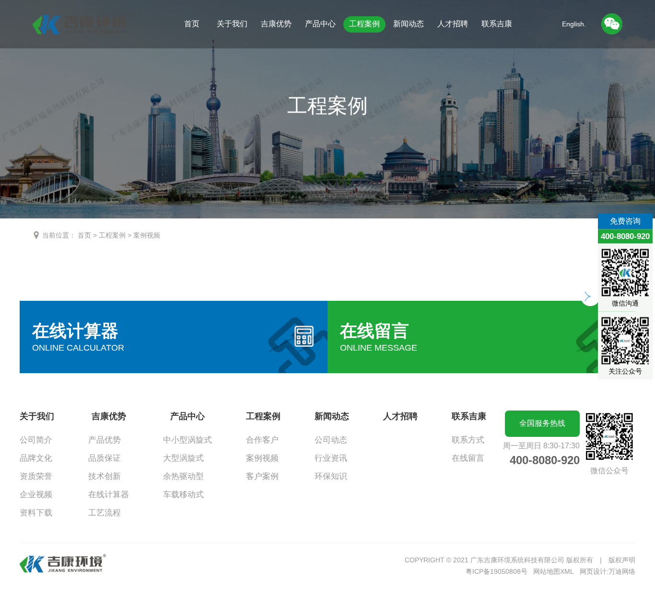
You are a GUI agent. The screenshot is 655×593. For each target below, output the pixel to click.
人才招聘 (452, 24)
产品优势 (104, 440)
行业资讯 (331, 458)
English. (574, 24)
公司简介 (36, 440)
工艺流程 (104, 512)
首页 (191, 24)
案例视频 (146, 235)
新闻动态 (408, 24)
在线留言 (468, 458)
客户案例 (262, 476)
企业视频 (36, 494)
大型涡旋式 (183, 458)
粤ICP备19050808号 (496, 571)
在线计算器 (108, 494)
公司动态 (331, 440)
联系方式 (468, 440)
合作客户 (262, 440)
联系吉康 (496, 24)
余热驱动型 (183, 476)
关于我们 (232, 24)
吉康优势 (276, 24)
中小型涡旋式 (187, 440)
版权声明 (621, 560)
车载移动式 (183, 494)
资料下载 (36, 512)
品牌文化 (36, 458)
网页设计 (593, 571)
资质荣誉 (36, 476)
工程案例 (364, 24)
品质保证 (104, 458)
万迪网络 (621, 571)
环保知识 (331, 476)
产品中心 (320, 24)
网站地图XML (553, 571)
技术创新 (104, 476)
